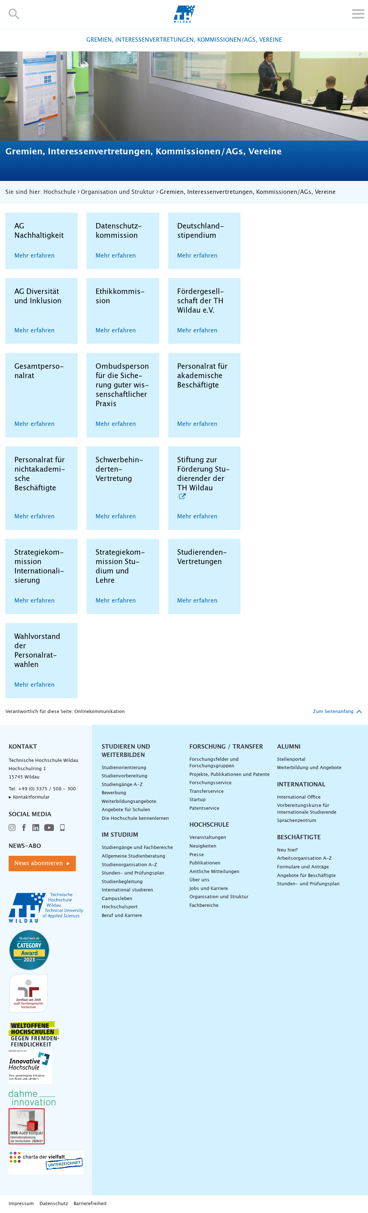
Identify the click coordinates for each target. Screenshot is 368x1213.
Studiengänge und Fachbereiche (137, 847)
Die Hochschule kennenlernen (135, 818)
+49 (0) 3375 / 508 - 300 (47, 789)
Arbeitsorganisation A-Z (304, 858)
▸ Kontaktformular (29, 797)
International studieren (127, 890)
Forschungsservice (210, 783)
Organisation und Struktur (218, 897)
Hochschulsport (120, 907)
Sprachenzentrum (296, 820)
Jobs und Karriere (208, 888)
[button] (14, 14)
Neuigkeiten (202, 846)
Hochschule (209, 825)
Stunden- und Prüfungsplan (133, 873)
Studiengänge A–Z (122, 784)
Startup (197, 800)
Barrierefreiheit (90, 1203)
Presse (196, 855)
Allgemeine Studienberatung (133, 856)
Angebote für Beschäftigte (306, 875)
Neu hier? (287, 850)
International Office (299, 797)
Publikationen (204, 863)
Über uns (199, 880)
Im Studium (120, 835)
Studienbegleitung (122, 882)
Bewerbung (114, 793)
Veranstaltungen (207, 837)
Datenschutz (54, 1203)
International (301, 784)
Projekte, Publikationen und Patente (229, 774)
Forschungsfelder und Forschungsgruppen (214, 763)
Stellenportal (291, 759)
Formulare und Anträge (303, 867)
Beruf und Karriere (122, 915)
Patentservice (204, 808)
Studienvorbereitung (124, 776)
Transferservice (206, 791)
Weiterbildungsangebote (129, 801)
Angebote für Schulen (126, 810)
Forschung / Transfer (226, 747)
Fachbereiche (203, 905)
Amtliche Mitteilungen (214, 871)
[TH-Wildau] (184, 21)
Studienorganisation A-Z (129, 865)
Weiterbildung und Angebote (309, 767)
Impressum (21, 1203)
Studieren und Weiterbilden (126, 751)
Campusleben (117, 898)
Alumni (288, 747)
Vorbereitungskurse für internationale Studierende (306, 809)
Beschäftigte (299, 837)
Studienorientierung (124, 767)
